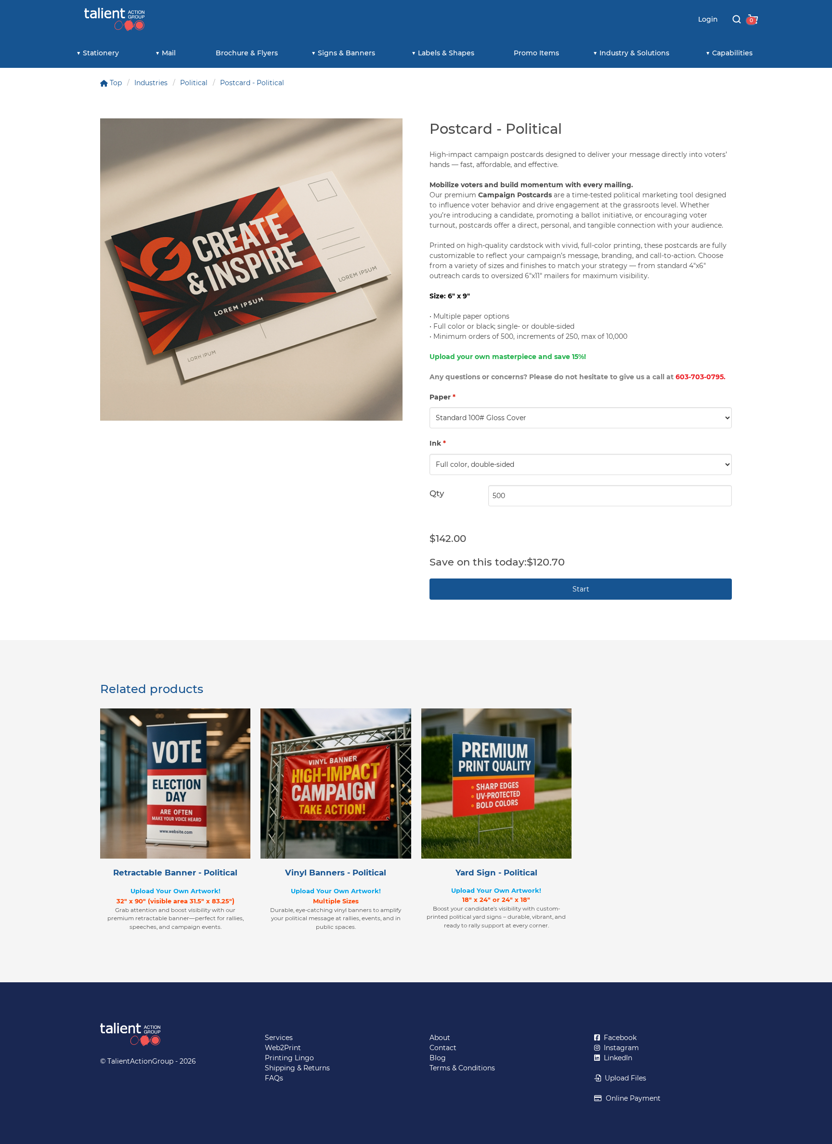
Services (279, 1037)
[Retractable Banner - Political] (175, 783)
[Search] (736, 19)
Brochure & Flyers (247, 53)
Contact (442, 1047)
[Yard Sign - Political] (496, 783)
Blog (437, 1058)
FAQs (274, 1078)
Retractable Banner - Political (175, 872)
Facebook (618, 1037)
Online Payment (631, 1098)
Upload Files (623, 1078)
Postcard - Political (252, 82)
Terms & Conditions (462, 1068)
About (439, 1037)
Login (708, 19)
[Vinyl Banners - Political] (335, 783)
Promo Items (536, 53)
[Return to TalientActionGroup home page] (169, 1034)
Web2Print (283, 1047)
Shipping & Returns (297, 1068)
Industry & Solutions (634, 53)
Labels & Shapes (446, 53)
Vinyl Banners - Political (335, 872)
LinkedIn (616, 1058)
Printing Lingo (289, 1058)
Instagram (619, 1047)
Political (194, 82)
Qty (436, 493)
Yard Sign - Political (496, 872)
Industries (151, 82)
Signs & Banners (346, 53)
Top (115, 82)
